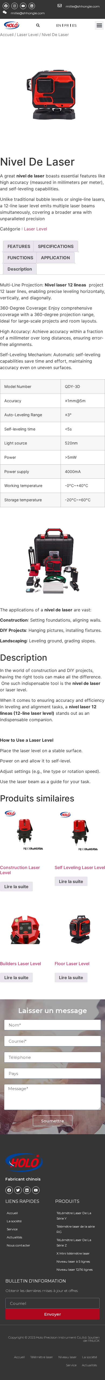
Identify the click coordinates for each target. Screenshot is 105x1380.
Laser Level (27, 34)
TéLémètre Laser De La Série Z (74, 1242)
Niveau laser (67, 1357)
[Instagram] (14, 6)
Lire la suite (16, 886)
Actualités (14, 1237)
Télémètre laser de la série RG (76, 1229)
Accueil (6, 34)
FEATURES (19, 246)
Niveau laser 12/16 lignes (75, 1269)
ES (74, 25)
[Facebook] (6, 6)
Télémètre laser (41, 1357)
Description (20, 269)
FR (66, 25)
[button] (99, 25)
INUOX (94, 1341)
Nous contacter (18, 1245)
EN (58, 25)
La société (14, 1221)
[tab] (19, 246)
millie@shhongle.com (83, 6)
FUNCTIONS (20, 257)
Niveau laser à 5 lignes (73, 1261)
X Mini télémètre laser (73, 1253)
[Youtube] (23, 6)
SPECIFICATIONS (56, 246)
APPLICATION (55, 257)
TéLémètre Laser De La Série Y (74, 1215)
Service (12, 1229)
